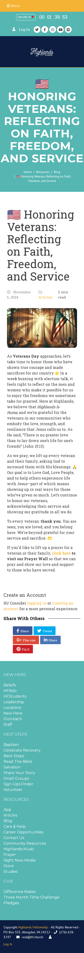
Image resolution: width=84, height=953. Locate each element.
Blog (57, 172)
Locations (12, 707)
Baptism (11, 744)
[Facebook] (44, 29)
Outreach (13, 719)
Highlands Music (19, 849)
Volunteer (13, 789)
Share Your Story (19, 773)
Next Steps (14, 756)
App (7, 809)
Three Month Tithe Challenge (32, 897)
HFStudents (15, 696)
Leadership (14, 702)
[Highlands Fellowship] (42, 52)
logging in (36, 603)
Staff (8, 724)
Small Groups (16, 778)
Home (28, 172)
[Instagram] (52, 29)
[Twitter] (37, 29)
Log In (24, 29)
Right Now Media (19, 860)
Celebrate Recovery (22, 750)
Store (9, 866)
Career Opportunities (23, 832)
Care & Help (15, 826)
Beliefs (10, 685)
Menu (15, 6)
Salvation (12, 767)
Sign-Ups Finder (18, 784)
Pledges (11, 903)
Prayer (10, 854)
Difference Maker (20, 891)
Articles (45, 297)
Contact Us (14, 838)
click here (61, 553)
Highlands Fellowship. (33, 927)
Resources (42, 172)
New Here (13, 713)
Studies (11, 871)
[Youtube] (60, 29)
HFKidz (10, 690)
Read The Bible (18, 761)
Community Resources (25, 843)
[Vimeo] (68, 29)
